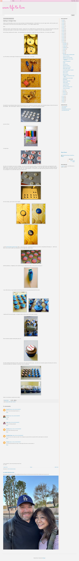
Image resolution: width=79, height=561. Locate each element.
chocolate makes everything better (68, 54)
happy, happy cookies (66, 68)
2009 (63, 97)
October (64, 46)
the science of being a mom (67, 86)
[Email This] (11, 400)
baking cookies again (9, 401)
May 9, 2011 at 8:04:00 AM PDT (15, 409)
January (64, 94)
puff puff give (65, 79)
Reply (7, 412)
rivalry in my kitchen (66, 56)
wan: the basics (64, 106)
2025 (63, 21)
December (65, 43)
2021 (63, 27)
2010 (63, 96)
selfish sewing (65, 82)
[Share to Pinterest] (15, 400)
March (64, 91)
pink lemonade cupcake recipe (11, 246)
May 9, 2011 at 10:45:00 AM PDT (15, 428)
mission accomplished (66, 61)
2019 (63, 30)
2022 (63, 26)
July (64, 50)
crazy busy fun (65, 64)
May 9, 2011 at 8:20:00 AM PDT (14, 415)
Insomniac (8, 428)
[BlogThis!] (12, 400)
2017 (63, 33)
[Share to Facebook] (14, 400)
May (64, 53)
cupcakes (14, 401)
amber (7, 422)
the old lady (64, 107)
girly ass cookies (66, 74)
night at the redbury (66, 65)
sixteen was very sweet (67, 67)
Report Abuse (64, 152)
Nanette (7, 415)
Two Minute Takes (9, 435)
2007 (63, 100)
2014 (63, 37)
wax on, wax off (65, 71)
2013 (63, 39)
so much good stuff (66, 83)
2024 (63, 23)
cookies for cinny (66, 85)
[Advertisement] (68, 131)
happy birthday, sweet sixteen (68, 78)
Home (31, 467)
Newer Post (5, 467)
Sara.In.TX (8, 409)
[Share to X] (13, 400)
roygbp (64, 62)
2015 (63, 36)
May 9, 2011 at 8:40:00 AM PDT (14, 422)
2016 (63, 34)
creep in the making (66, 88)
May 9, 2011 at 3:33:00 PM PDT (18, 435)
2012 (63, 40)
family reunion (65, 72)
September (65, 47)
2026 (63, 20)
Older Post (56, 467)
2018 (63, 31)
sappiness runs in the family (67, 57)
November (65, 44)
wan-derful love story (65, 110)
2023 (63, 24)
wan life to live (13, 7)
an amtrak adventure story (8, 472)
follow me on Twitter (72, 161)
